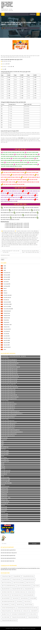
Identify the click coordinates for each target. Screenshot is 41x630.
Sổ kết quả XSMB (7, 274)
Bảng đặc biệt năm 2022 (11, 236)
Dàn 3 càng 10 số (19, 238)
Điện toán (3, 468)
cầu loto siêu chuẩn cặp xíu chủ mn (9, 422)
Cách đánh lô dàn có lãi (9, 238)
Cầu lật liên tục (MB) (8, 304)
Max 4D (5, 290)
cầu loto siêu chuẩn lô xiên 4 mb (8, 393)
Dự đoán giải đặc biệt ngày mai (11, 242)
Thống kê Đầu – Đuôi (8, 324)
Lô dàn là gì (25, 610)
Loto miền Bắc (6, 333)
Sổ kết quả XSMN (7, 277)
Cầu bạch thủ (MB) (5, 477)
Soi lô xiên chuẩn (5, 617)
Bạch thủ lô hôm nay (31, 233)
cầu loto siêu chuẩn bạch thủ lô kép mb (9, 363)
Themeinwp (32, 628)
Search (2, 259)
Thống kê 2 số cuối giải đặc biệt (10, 244)
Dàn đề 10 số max (23, 240)
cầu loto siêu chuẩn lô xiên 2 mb (8, 389)
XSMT (5, 270)
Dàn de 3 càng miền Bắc (28, 595)
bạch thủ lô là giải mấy (12, 235)
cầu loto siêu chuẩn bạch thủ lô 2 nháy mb (10, 367)
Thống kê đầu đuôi (5, 486)
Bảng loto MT (4, 510)
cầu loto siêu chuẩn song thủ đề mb (9, 395)
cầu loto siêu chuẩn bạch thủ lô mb (8, 365)
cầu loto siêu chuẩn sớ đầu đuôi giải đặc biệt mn (12, 431)
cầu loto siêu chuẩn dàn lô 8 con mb (9, 385)
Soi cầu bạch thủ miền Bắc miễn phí (19, 614)
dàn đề (11, 240)
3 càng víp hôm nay (26, 232)
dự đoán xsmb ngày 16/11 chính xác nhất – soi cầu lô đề (17, 223)
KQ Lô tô (3, 505)
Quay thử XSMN (7, 342)
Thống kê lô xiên (7, 315)
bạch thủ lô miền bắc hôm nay (25, 235)
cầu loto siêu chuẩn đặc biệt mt (8, 405)
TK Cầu (2, 475)
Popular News (32, 14)
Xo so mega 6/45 (7, 283)
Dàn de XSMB (6, 240)
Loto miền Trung (7, 338)
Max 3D (5, 288)
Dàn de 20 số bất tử (6, 598)
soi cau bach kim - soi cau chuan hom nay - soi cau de (16, 28)
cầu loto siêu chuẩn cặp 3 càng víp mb (9, 387)
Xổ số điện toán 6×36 (5, 470)
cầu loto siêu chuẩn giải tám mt (8, 407)
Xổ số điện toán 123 (7, 297)
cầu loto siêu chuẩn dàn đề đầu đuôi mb (10, 376)
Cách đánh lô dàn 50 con (7, 592)
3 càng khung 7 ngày (25, 231)
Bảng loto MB (4, 506)
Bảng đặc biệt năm (6, 588)
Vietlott (2, 456)
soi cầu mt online (4, 400)
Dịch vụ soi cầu (4, 437)
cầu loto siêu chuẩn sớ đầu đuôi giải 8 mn (10, 430)
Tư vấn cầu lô (4, 439)
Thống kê (5, 292)
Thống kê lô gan (7, 313)
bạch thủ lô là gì (30, 582)
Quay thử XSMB (7, 340)
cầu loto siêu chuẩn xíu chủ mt (8, 417)
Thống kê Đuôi (6, 322)
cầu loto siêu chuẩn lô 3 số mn (7, 428)
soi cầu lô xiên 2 (32, 614)
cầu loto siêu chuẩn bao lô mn (7, 420)
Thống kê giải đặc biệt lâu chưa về (9, 620)
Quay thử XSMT (7, 344)
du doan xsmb (31, 592)
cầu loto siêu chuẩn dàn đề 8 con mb (9, 372)
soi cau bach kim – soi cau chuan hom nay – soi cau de (7, 5)
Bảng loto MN (4, 508)
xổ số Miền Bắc (16, 71)
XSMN (2, 443)
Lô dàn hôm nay (33, 242)
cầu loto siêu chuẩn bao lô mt (7, 402)
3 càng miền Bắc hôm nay (28, 576)
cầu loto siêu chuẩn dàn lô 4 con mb (9, 380)
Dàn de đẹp (28, 239)
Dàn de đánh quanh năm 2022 (19, 239)
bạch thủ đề (9, 233)
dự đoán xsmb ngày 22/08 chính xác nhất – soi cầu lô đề (17, 224)
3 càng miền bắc (34, 231)
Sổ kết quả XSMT (7, 279)
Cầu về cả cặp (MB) (7, 306)
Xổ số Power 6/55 (5, 461)
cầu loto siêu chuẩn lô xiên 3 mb (8, 391)
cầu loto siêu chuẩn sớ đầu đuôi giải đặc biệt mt (11, 413)
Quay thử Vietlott (7, 347)
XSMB (5, 265)
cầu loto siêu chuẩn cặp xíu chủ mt (8, 404)
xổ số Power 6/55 (7, 286)
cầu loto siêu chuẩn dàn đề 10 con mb (9, 374)
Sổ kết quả (3, 449)
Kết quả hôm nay (4, 447)
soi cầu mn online (5, 419)
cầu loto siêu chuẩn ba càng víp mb (9, 359)
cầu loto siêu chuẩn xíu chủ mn (8, 435)
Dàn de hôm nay (24, 598)
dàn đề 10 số (16, 240)
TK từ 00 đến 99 (7, 331)
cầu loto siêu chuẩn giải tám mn (8, 426)
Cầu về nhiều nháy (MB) (8, 308)
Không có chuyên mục (24, 242)
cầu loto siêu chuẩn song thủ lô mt (8, 415)
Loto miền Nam (7, 335)
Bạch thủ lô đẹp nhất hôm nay (19, 233)
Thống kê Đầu (4, 493)
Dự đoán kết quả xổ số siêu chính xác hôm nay (28, 607)
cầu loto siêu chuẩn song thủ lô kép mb (9, 396)
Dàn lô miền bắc (5, 604)
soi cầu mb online (5, 358)
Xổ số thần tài (6, 299)
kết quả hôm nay (7, 272)
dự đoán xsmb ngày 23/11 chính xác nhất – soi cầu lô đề (17, 225)
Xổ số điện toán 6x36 (7, 295)
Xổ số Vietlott (4, 457)
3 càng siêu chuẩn (17, 232)
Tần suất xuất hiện (5, 501)
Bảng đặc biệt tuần (21, 236)
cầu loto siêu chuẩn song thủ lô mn (8, 433)
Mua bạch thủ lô (17, 243)
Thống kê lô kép (7, 317)
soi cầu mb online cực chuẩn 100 (8, 384)
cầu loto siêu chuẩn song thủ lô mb (8, 398)
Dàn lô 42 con (30, 240)
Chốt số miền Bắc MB (6, 59)
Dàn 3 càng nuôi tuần (28, 238)
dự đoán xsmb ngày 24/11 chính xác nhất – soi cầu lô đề (17, 227)
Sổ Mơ (2, 521)
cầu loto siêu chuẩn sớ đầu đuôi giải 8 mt (10, 411)
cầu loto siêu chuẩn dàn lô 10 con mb (9, 378)
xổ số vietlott (6, 281)
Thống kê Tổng (6, 326)
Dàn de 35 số (9, 239)
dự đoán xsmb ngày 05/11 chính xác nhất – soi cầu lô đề (10, 251)
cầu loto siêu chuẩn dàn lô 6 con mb (9, 382)
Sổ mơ (5, 349)
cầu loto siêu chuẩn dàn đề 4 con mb (9, 368)
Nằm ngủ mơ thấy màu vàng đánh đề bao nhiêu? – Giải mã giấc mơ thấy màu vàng (30, 251)
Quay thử (3, 512)
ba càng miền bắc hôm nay (29, 579)
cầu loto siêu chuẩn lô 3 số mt (7, 409)
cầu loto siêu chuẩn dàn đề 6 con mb (9, 370)
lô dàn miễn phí (9, 243)
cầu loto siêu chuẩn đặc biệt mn (8, 424)
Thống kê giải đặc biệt (23, 244)
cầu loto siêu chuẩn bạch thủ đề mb (9, 361)
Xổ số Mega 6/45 (4, 459)
